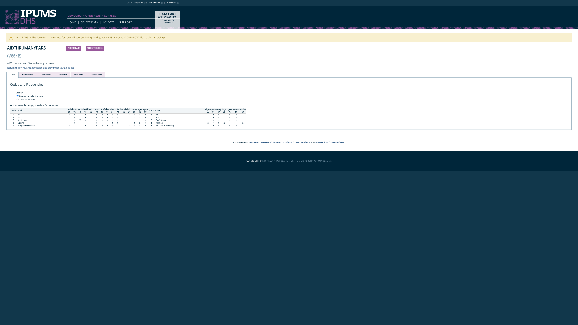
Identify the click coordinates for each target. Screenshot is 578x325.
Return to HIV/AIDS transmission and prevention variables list (40, 67)
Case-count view (27, 99)
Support (125, 22)
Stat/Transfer (301, 142)
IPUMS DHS (6, 7)
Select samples (95, 48)
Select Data (89, 22)
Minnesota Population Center (281, 161)
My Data (109, 22)
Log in (129, 2)
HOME (71, 22)
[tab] (12, 75)
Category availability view (31, 96)
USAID (289, 142)
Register (138, 2)
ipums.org (171, 2)
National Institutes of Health (266, 142)
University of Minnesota (330, 142)
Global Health (153, 2)
